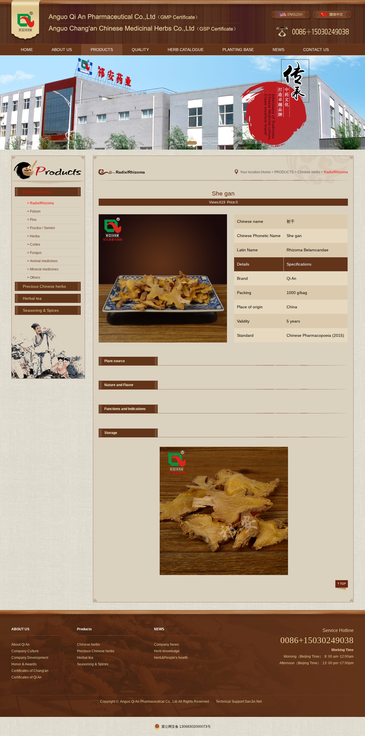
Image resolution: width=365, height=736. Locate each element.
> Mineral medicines (42, 269)
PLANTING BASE (238, 49)
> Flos (31, 220)
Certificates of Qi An (26, 677)
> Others (33, 278)
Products (84, 629)
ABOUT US (62, 49)
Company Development (29, 658)
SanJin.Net (253, 702)
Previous (4, 102)
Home (266, 172)
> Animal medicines (42, 261)
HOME (27, 49)
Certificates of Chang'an (29, 671)
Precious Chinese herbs (44, 286)
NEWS (278, 49)
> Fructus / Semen (41, 228)
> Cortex (33, 244)
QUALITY (140, 49)
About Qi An (20, 645)
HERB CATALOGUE (186, 49)
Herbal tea (32, 298)
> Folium (33, 211)
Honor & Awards (23, 664)
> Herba (33, 236)
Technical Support (230, 702)
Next (360, 102)
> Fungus (34, 253)
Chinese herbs (37, 191)
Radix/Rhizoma (336, 172)
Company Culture (25, 651)
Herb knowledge (167, 651)
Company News (166, 645)
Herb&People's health (171, 658)
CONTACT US (316, 49)
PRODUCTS (102, 49)
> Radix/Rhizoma (40, 203)
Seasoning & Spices (41, 310)
